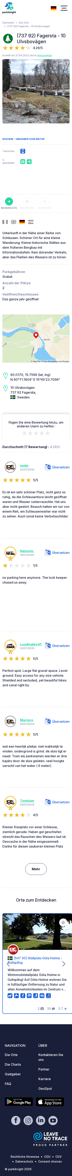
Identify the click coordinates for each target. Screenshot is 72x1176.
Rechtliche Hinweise (25, 1156)
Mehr (36, 869)
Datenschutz (24, 1161)
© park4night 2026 (18, 1169)
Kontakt (45, 207)
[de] (53, 8)
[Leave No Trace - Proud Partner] (50, 1139)
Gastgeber (13, 1074)
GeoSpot (45, 1089)
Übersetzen (61, 467)
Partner (43, 1069)
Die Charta (13, 1064)
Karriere (44, 1079)
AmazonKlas (44, 55)
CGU (47, 1156)
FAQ (8, 1084)
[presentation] (8, 91)
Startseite (8, 22)
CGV (58, 1156)
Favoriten (27, 207)
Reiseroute (9, 207)
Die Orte (24, 22)
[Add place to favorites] (63, 922)
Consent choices (50, 1161)
